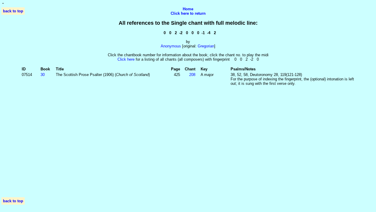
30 (43, 74)
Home (188, 9)
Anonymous (171, 46)
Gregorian (206, 46)
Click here (126, 59)
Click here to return (188, 13)
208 (192, 74)
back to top (13, 11)
